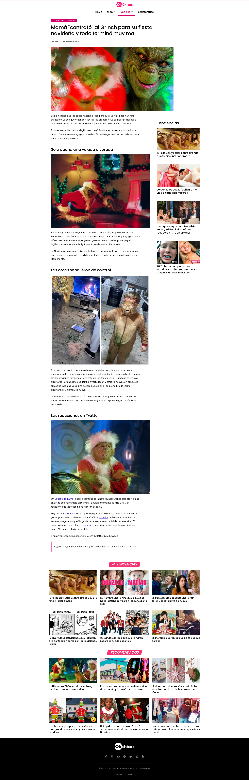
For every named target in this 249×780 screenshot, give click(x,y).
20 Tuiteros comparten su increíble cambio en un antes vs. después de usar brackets (177, 269)
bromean (70, 513)
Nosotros (131, 775)
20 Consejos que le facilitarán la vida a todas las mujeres (177, 191)
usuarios (103, 517)
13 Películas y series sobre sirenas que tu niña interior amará (177, 154)
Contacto (118, 775)
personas (88, 525)
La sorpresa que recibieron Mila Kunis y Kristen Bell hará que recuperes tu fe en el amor (176, 229)
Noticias (71, 20)
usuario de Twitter (64, 499)
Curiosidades (58, 20)
